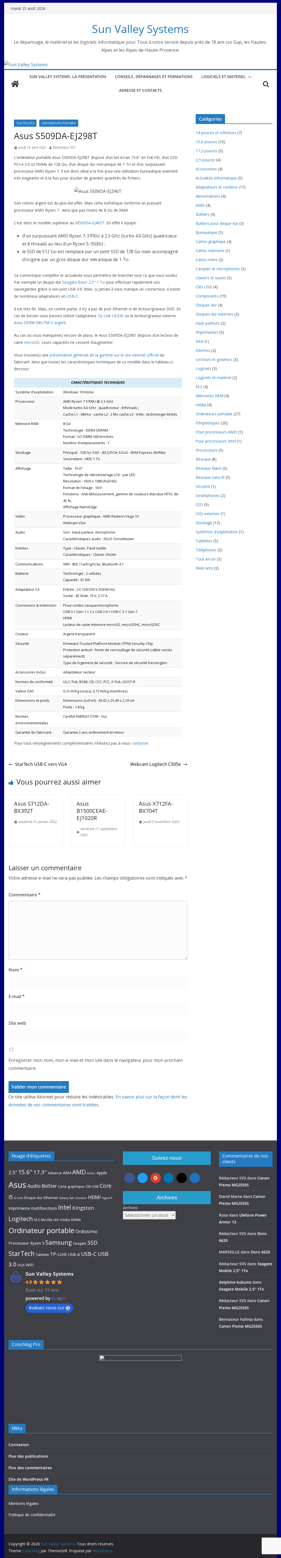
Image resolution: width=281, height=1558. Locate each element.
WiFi (29, 1264)
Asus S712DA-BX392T (31, 807)
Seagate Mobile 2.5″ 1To (241, 1289)
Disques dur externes (214, 314)
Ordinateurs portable (58, 123)
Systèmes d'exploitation (217, 531)
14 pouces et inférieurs (216, 132)
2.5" (13, 1172)
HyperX (107, 1198)
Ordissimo (86, 1231)
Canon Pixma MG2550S (240, 1326)
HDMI (94, 1197)
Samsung (58, 1242)
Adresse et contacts (140, 90)
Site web (17, 1023)
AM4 (67, 1172)
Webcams (204, 568)
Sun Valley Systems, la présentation (67, 76)
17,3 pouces (206, 150)
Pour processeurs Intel (216, 441)
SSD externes (208, 513)
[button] (249, 77)
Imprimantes (207, 332)
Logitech (21, 1218)
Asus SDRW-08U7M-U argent (40, 322)
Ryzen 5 (37, 1243)
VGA (21, 1265)
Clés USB (204, 286)
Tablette (42, 1254)
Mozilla (46, 1219)
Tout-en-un (206, 559)
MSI (56, 1220)
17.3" (40, 1172)
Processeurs (207, 450)
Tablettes (204, 540)
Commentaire (25, 895)
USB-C (72, 296)
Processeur (19, 1243)
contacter (139, 743)
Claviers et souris (211, 277)
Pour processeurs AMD (216, 432)
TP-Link (58, 1254)
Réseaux (203, 459)
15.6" (25, 1172)
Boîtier (49, 1186)
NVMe (76, 1219)
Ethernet (51, 1197)
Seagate (79, 1243)
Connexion (19, 1444)
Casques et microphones (218, 268)
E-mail (17, 996)
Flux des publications (28, 1456)
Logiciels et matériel (223, 76)
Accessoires (206, 169)
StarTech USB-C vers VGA (41, 764)
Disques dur (206, 305)
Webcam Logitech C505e (155, 764)
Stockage (204, 522)
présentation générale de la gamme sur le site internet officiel (104, 355)
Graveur (81, 1198)
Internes (203, 350)
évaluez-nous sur (46, 1308)
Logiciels (203, 368)
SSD (199, 504)
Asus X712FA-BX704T (156, 807)
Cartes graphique (211, 241)
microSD (32, 342)
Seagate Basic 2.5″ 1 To (83, 282)
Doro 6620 (260, 1252)
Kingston (83, 1207)
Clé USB (92, 1186)
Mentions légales (24, 1503)
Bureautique (206, 232)
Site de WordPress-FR (29, 1479)
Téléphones (206, 550)
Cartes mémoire (210, 250)
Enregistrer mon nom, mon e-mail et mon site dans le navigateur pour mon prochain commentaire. (96, 1064)
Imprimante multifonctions (33, 1208)
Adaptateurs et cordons (217, 187)
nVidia (201, 404)
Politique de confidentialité (32, 1514)
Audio (34, 1186)
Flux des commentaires (30, 1467)
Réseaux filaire (208, 468)
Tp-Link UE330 (110, 315)
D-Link (18, 1198)
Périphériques (208, 423)
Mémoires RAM (209, 395)
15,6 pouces (25, 123)
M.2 (199, 386)
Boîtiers (202, 214)
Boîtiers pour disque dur (217, 223)
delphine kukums (235, 1282)
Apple (102, 1172)
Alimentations (208, 196)
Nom (16, 970)
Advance (55, 1172)
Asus (17, 1184)
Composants (207, 296)
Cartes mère (207, 259)
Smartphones (208, 495)
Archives (130, 1207)
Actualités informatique (216, 178)
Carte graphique (71, 1186)
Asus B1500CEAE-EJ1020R (92, 811)
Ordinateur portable (41, 1230)
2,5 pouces (205, 159)
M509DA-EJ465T (90, 222)
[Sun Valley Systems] (26, 65)
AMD (200, 205)
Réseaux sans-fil (210, 477)
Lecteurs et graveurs (214, 359)
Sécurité (203, 486)
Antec (91, 1173)
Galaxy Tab (66, 1198)
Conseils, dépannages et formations (154, 76)
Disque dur (33, 1197)
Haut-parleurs (208, 323)
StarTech (22, 1253)
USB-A (74, 1254)
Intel (199, 341)
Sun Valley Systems (140, 28)
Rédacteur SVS (64, 147)
